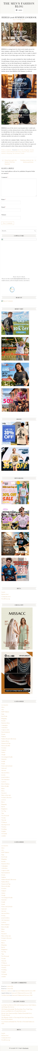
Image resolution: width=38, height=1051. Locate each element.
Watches (3, 827)
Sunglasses (4, 809)
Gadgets (3, 750)
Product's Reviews (6, 797)
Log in (3, 592)
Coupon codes (5, 730)
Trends (22, 153)
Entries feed (4, 594)
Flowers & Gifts (5, 745)
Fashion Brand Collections (13, 151)
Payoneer (4, 793)
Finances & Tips (5, 743)
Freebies (3, 748)
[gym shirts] (15, 555)
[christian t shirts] (15, 334)
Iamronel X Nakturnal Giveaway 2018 (25, 991)
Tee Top (3, 811)
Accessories (4, 705)
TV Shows (4, 822)
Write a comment (6, 150)
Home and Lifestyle (6, 766)
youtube (3, 836)
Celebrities (4, 727)
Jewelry (3, 775)
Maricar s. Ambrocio (7, 991)
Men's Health (5, 786)
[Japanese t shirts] (15, 360)
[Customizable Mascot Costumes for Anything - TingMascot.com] (7, 301)
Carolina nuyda (5, 995)
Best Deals (21, 150)
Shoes (3, 802)
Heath (3, 763)
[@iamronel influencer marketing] (12, 291)
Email (3, 207)
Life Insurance (5, 779)
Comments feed (5, 596)
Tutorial (3, 820)
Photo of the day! (6, 795)
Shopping (9, 153)
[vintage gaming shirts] (15, 580)
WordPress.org (5, 599)
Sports (3, 806)
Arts (2, 709)
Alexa (2, 707)
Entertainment (5, 732)
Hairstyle (4, 759)
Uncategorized (5, 824)
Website (3, 215)
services (3, 799)
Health (3, 761)
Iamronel (4, 768)
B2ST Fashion (5, 712)
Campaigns (4, 725)
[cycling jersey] (15, 411)
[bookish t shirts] (15, 385)
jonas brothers (5, 777)
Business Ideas (5, 723)
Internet (3, 770)
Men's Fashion (5, 784)
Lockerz (3, 781)
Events (3, 734)
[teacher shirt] (15, 503)
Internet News (5, 772)
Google (3, 754)
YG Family (4, 833)
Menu (20, 10)
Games (3, 752)
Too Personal (16, 153)
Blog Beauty (25, 1048)
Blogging (26, 150)
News (2, 791)
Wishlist (3, 831)
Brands (32, 150)
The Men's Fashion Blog (19, 4)
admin (23, 19)
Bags (2, 714)
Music (3, 788)
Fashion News (26, 151)
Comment (4, 177)
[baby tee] (15, 529)
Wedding (4, 829)
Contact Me (10, 986)
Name (3, 199)
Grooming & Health (6, 757)
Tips (2, 813)
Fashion (3, 151)
